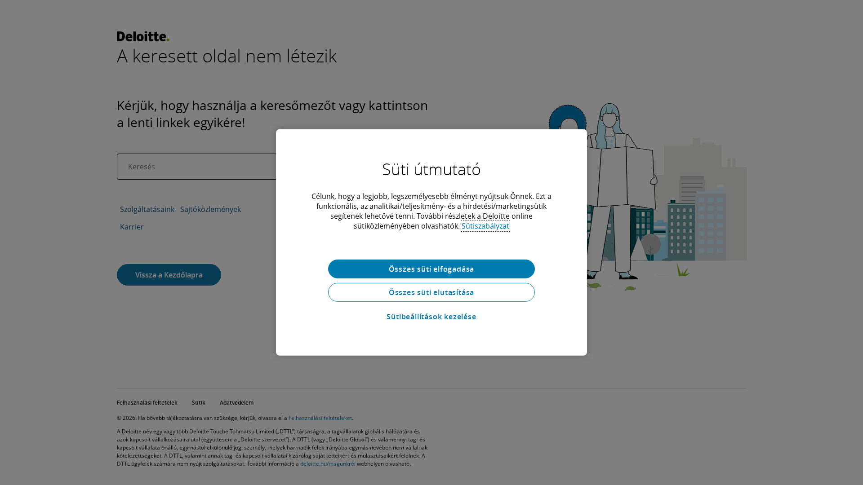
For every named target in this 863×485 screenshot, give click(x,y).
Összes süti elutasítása (431, 292)
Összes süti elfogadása (432, 269)
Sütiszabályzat (485, 226)
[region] (431, 242)
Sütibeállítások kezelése (431, 317)
